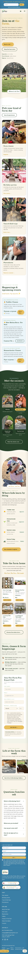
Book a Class (20, 312)
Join (25, 951)
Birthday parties (6, 897)
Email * (6, 692)
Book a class (20, 360)
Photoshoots (5, 902)
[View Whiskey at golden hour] (9, 766)
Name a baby (4, 951)
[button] (8, 589)
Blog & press (5, 914)
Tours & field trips (6, 900)
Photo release (12, 948)
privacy (9, 722)
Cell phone (9, 699)
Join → (21, 4)
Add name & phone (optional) (14, 7)
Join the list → (14, 727)
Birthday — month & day (10, 705)
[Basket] (20, 11)
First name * (7, 686)
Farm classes (5, 895)
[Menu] (24, 11)
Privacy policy (3, 948)
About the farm (6, 909)
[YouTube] (7, 939)
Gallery (3, 916)
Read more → (6, 593)
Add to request (7, 600)
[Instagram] (5, 939)
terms (20, 721)
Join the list (20, 340)
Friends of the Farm (7, 918)
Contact (4, 923)
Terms (8, 948)
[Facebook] (2, 939)
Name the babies (6, 921)
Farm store (4, 911)
